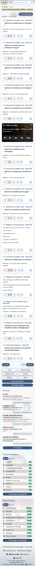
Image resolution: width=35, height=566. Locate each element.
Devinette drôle (12, 345)
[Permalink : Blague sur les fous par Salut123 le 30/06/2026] (4, 322)
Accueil (5, 7)
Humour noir (9, 374)
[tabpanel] (17, 475)
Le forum (18, 448)
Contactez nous (10, 551)
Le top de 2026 (18, 381)
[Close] (31, 124)
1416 (23, 365)
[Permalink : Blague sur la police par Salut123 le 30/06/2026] (4, 224)
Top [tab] (6, 458)
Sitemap (25, 554)
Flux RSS (18, 558)
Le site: (5, 394)
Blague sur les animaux (15, 301)
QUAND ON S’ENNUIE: (10, 437)
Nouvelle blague (26, 14)
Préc (6, 365)
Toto (9, 370)
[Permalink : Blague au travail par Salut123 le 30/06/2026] (4, 276)
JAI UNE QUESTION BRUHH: (12, 416)
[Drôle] (14, 35)
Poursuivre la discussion (21, 402)
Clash (25, 377)
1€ (10, 138)
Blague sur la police (13, 225)
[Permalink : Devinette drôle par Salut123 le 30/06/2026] (4, 345)
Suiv (29, 365)
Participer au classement (18, 494)
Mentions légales (25, 551)
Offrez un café (13, 554)
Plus (28, 138)
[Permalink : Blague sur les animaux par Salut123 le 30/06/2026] (4, 301)
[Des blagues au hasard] (11, 2)
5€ (22, 138)
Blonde (9, 377)
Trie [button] (14, 14)
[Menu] (4, 2)
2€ (16, 138)
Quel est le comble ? (14, 20)
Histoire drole (25, 370)
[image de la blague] (30, 35)
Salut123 (28, 20)
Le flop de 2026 (18, 385)
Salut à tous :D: (8, 427)
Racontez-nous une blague (13, 547)
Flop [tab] (12, 458)
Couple (25, 374)
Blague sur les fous (13, 323)
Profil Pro (29, 564)
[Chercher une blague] (32, 2)
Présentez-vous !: (9, 406)
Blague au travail (13, 277)
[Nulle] (5, 35)
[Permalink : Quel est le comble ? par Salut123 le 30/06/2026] (4, 20)
